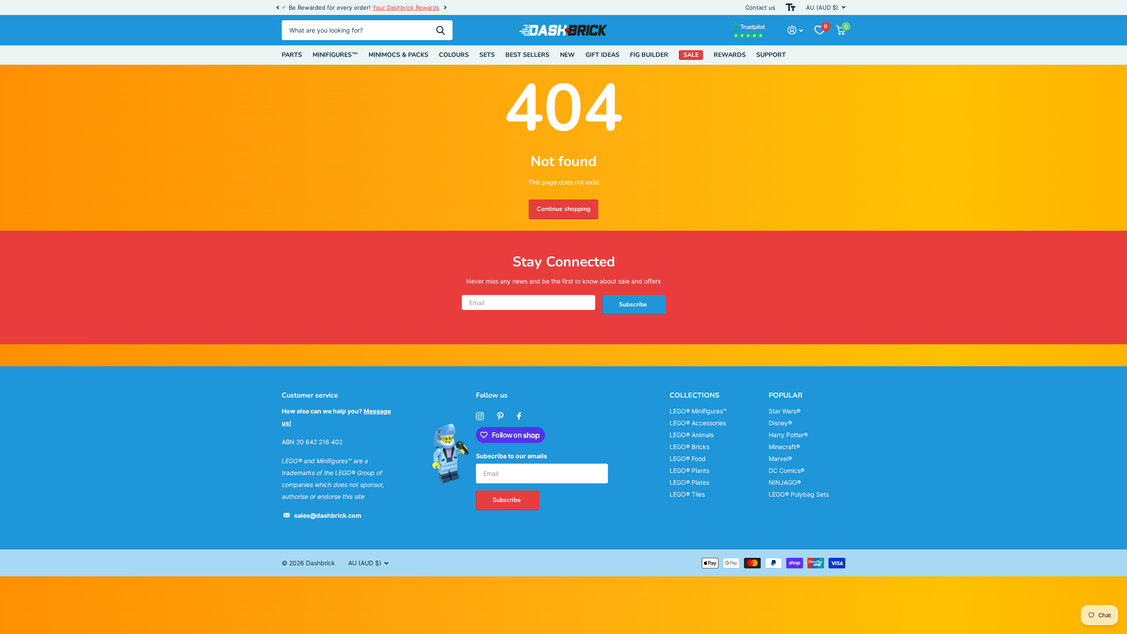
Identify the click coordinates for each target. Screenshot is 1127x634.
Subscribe (634, 304)
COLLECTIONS (694, 395)
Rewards (730, 55)
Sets (487, 55)
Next (437, 7)
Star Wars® (784, 411)
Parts (292, 55)
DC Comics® (786, 470)
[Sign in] (795, 30)
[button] (277, 7)
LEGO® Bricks (689, 446)
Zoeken (440, 30)
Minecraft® (784, 446)
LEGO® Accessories (698, 423)
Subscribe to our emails (511, 456)
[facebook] (519, 416)
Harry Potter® (788, 435)
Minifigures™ (335, 55)
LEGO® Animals (692, 435)
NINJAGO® (785, 482)
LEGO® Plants (689, 470)
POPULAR (786, 395)
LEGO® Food (688, 458)
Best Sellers (527, 55)
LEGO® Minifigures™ (698, 411)
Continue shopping (563, 209)
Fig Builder (649, 55)
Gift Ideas (602, 55)
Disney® (780, 423)
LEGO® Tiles (687, 494)
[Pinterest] (500, 416)
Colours (454, 55)
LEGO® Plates (689, 482)
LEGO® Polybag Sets (799, 494)
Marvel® (780, 458)
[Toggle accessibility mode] (791, 7)
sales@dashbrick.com (327, 515)
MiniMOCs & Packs (398, 55)
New (567, 55)
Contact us (760, 7)
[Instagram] (480, 416)
